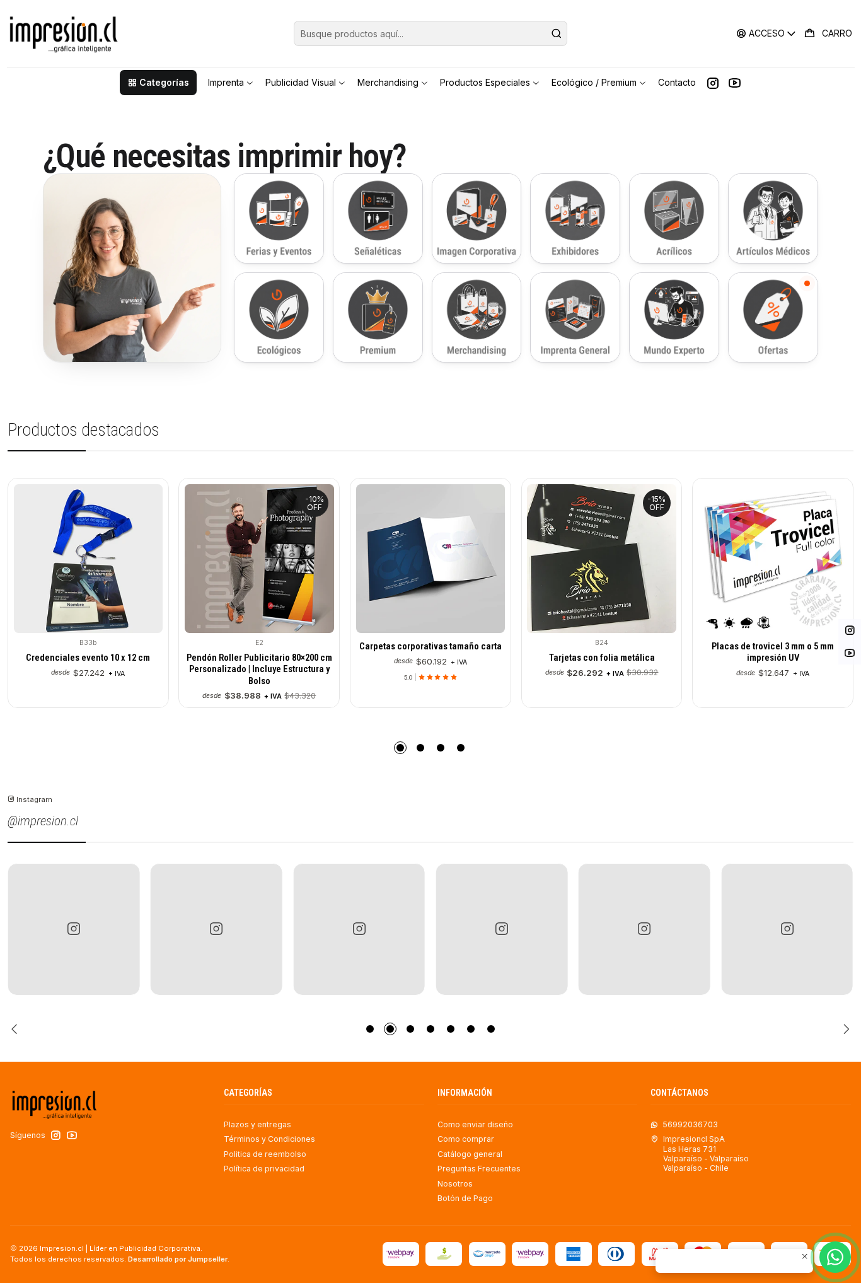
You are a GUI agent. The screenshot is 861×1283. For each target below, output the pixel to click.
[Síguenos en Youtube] (734, 82)
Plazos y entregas (257, 1124)
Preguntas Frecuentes (479, 1168)
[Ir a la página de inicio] (63, 33)
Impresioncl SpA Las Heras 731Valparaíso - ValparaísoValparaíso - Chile (706, 1153)
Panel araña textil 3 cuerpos (779, 657)
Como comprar (465, 1139)
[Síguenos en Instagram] (713, 82)
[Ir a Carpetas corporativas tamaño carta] (264, 558)
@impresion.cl (43, 820)
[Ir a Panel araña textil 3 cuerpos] (778, 558)
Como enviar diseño (475, 1124)
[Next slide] (844, 1029)
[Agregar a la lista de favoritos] (31, 556)
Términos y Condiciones (269, 1139)
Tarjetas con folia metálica (436, 657)
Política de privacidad (264, 1168)
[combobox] (430, 33)
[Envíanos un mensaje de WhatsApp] (835, 1257)
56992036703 (690, 1124)
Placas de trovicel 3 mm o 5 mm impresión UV (607, 652)
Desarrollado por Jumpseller (178, 1259)
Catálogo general (469, 1154)
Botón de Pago (465, 1198)
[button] (158, 82)
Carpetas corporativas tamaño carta (265, 646)
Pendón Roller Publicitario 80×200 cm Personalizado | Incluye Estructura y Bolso (93, 669)
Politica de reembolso (265, 1154)
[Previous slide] (17, 1029)
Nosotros (455, 1183)
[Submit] (556, 33)
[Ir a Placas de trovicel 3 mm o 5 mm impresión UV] (607, 558)
